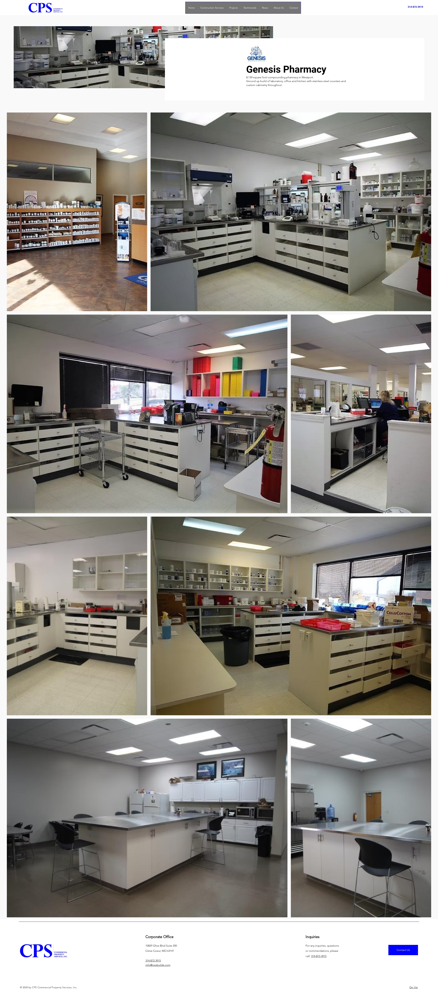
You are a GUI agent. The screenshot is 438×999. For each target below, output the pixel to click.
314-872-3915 (415, 6)
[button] (233, 8)
